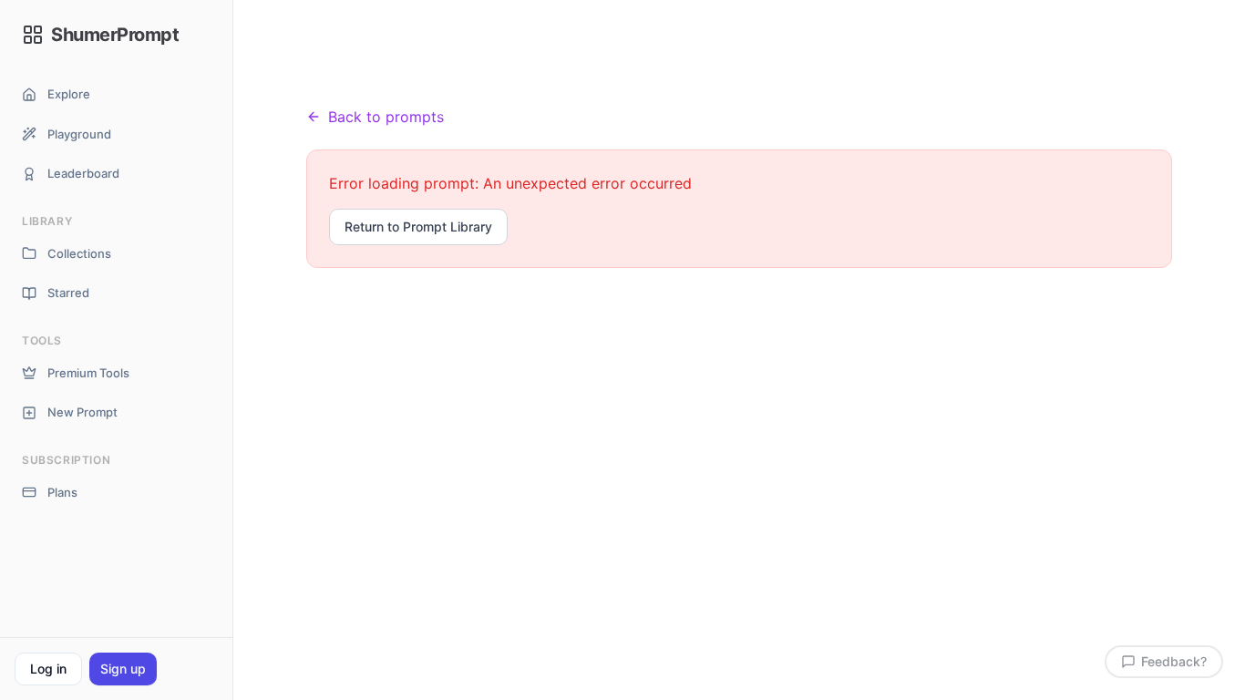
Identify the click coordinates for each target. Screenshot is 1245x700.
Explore (68, 94)
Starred (68, 292)
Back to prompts (386, 117)
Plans (62, 492)
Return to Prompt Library (418, 226)
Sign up (123, 668)
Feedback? (1174, 661)
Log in (48, 668)
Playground (79, 134)
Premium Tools (88, 372)
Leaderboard (83, 173)
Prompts (406, 81)
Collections (79, 253)
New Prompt (82, 412)
